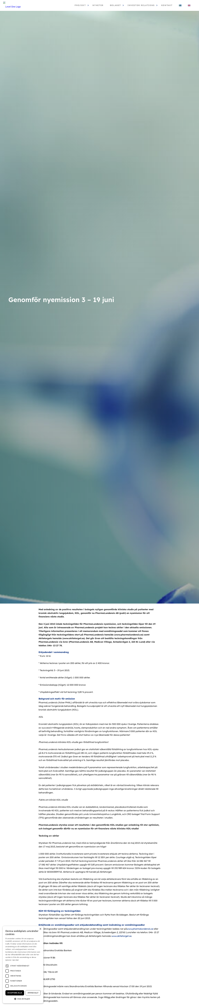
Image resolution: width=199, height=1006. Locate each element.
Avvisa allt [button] (33, 993)
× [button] (40, 929)
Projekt (80, 5)
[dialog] (23, 964)
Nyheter (97, 5)
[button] (23, 999)
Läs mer (15, 960)
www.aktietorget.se (121, 936)
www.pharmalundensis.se (140, 928)
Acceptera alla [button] (14, 993)
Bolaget (115, 5)
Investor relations (141, 5)
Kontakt (166, 5)
